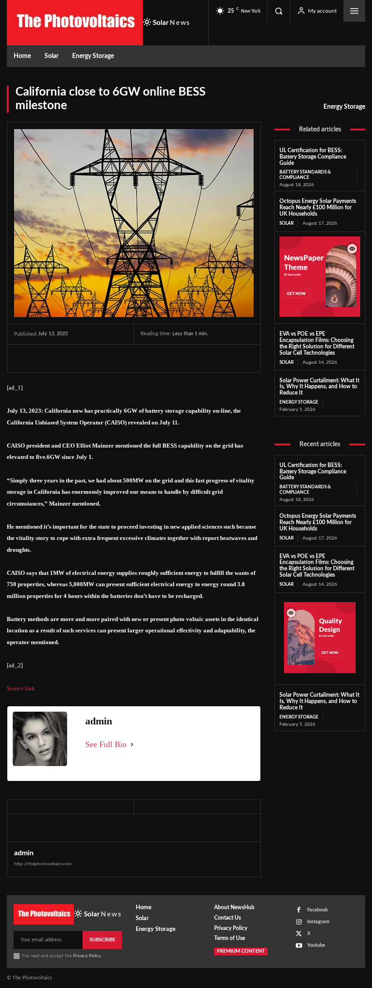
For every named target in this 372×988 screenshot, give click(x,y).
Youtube (316, 945)
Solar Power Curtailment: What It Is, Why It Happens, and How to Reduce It (319, 387)
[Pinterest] (65, 358)
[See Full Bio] (132, 744)
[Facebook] (23, 358)
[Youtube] (298, 945)
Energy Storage (344, 107)
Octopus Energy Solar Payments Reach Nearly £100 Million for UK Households (317, 207)
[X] (44, 358)
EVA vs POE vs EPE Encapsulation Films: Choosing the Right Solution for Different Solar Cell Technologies (316, 566)
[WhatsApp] (86, 358)
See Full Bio (106, 744)
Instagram (318, 921)
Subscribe (102, 939)
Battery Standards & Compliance (305, 175)
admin (24, 853)
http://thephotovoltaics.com (43, 864)
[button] (278, 11)
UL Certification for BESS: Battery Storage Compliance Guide (312, 157)
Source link (21, 688)
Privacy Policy (87, 956)
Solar (286, 223)
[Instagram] (298, 922)
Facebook (317, 909)
